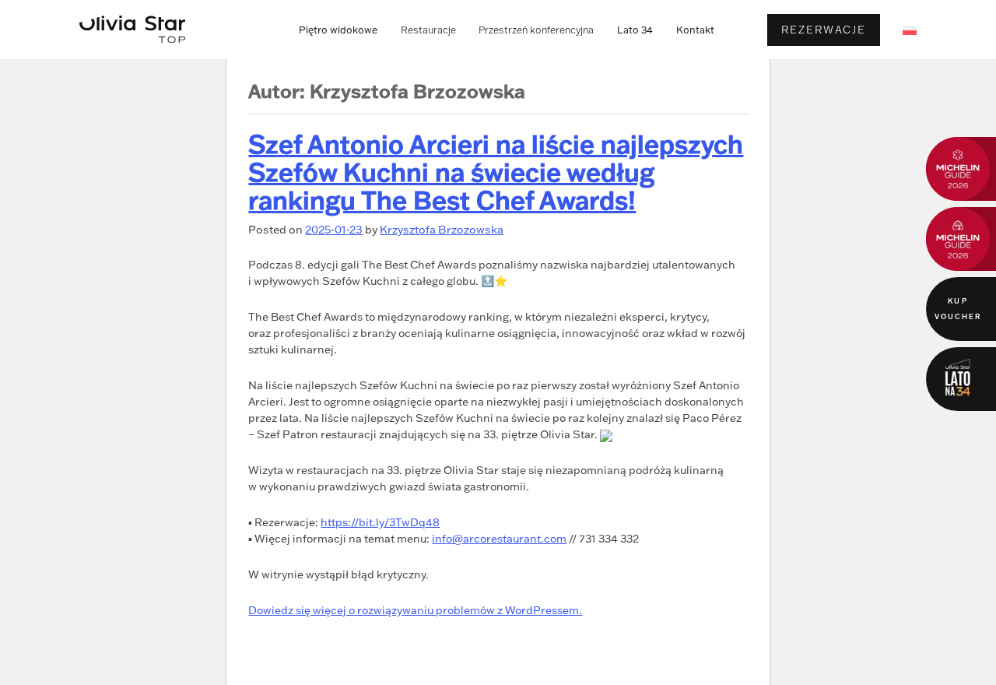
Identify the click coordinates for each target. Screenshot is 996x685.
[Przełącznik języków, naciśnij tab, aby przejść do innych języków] (910, 30)
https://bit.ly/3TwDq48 (380, 522)
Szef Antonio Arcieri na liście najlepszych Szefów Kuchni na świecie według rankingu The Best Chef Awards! (495, 172)
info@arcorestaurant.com (499, 539)
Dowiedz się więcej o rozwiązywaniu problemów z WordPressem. (415, 610)
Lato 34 (635, 29)
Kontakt (695, 29)
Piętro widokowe (338, 29)
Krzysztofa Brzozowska (441, 229)
